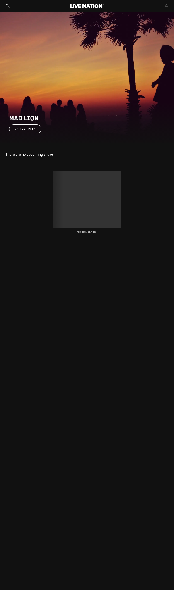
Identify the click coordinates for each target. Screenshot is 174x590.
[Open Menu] (166, 6)
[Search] (8, 6)
